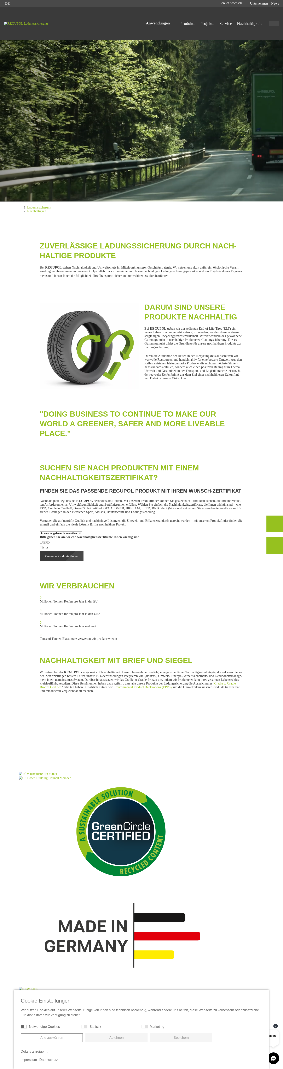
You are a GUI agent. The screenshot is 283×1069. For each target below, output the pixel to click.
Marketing (157, 1026)
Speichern (181, 1037)
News (275, 3)
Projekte (207, 23)
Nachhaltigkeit (249, 23)
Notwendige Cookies (44, 1026)
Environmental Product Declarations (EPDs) (143, 687)
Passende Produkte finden (62, 556)
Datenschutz (48, 1060)
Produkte (187, 23)
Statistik (95, 1026)
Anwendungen (158, 23)
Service (225, 23)
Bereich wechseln (231, 3)
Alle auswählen (51, 1037)
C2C (46, 548)
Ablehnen (116, 1037)
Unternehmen (259, 3)
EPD (46, 542)
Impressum (29, 1060)
